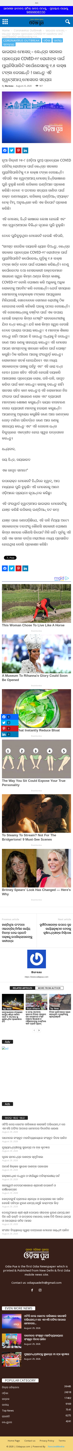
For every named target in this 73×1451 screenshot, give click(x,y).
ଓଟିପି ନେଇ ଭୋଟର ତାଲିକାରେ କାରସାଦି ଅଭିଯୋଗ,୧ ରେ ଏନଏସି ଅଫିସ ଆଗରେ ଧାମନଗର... (45, 1319)
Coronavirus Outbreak (28, 30)
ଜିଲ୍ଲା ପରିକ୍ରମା (33, 1008)
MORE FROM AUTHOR (49, 988)
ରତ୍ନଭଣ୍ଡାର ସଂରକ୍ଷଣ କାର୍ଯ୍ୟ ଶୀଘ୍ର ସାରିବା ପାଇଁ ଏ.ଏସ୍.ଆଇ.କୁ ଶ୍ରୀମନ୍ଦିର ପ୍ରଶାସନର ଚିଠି (12, 1017)
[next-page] (39, 1030)
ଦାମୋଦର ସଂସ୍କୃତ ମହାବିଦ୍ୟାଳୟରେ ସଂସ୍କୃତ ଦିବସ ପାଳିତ (34, 1138)
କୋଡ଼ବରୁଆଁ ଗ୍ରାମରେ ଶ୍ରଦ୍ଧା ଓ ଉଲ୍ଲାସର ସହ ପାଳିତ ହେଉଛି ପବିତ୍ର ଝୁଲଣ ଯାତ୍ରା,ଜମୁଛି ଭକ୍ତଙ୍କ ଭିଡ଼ (33, 1201)
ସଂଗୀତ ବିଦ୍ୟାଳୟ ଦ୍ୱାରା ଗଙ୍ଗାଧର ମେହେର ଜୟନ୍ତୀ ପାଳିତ (35, 1230)
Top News (7, 1008)
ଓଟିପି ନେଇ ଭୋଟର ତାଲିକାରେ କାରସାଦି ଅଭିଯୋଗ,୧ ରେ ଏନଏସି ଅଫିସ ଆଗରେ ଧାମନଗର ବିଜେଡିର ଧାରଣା (33, 1126)
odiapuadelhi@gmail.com (44, 1282)
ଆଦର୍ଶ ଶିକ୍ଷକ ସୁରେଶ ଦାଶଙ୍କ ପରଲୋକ (25, 1166)
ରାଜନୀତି (6, 1416)
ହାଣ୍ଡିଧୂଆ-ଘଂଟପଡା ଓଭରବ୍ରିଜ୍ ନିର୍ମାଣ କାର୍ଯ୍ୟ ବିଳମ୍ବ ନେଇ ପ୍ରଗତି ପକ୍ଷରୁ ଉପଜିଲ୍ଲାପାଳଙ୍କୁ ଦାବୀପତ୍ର (17, 933)
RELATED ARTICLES (22, 988)
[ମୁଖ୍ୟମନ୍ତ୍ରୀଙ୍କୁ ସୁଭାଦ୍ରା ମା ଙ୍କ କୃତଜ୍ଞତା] (11, 1359)
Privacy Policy (47, 1440)
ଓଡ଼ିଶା (46, 40)
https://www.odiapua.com (36, 977)
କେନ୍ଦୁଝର (7, 1422)
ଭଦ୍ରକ (6, 1399)
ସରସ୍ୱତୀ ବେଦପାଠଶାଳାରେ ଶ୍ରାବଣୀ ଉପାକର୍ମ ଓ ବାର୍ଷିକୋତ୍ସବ (29, 1187)
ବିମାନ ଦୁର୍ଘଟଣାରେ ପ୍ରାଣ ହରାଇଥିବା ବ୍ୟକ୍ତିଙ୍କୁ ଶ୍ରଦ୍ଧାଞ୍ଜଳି (59, 1014)
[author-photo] (36, 959)
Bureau (9, 85)
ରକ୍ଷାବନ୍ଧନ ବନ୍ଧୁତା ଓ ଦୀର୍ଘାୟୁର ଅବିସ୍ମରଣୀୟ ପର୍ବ (31, 1176)
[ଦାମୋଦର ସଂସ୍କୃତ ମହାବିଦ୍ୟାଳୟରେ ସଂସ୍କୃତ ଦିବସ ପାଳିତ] (11, 1341)
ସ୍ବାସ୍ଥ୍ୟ (8, 44)
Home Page (14, 1440)
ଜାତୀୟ (58, 40)
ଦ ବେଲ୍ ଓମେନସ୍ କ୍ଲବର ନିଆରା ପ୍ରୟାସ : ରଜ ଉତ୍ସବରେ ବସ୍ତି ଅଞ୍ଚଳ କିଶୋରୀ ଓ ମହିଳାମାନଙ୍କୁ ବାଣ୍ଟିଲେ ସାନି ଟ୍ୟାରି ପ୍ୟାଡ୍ (36, 1017)
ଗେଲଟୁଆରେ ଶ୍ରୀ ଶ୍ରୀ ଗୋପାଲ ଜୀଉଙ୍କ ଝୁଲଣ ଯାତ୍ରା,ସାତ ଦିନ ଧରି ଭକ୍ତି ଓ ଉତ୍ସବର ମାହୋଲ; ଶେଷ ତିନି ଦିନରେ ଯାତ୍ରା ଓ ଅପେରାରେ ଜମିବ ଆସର (36, 1216)
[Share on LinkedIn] (25, 150)
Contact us (29, 1440)
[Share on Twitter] (12, 150)
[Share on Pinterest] (18, 150)
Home (6, 30)
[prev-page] (34, 1030)
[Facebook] (33, 1290)
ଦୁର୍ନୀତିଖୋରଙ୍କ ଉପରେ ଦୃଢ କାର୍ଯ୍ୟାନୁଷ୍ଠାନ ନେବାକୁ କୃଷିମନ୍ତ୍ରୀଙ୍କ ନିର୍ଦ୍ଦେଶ (55, 929)
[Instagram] (40, 1290)
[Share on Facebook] (5, 150)
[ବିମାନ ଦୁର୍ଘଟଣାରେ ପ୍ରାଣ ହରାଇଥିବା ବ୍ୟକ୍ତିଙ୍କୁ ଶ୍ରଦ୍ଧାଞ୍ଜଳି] (60, 1002)
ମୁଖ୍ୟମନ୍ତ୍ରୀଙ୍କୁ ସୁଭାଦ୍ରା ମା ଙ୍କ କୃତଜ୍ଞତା (26, 1147)
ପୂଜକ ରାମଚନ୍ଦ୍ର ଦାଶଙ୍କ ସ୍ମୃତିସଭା (22, 1157)
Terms (62, 1440)
